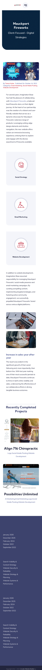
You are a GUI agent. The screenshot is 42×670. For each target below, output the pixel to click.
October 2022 (8, 544)
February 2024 (8, 541)
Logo (9, 453)
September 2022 (9, 547)
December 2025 (9, 538)
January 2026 (8, 535)
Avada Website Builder (27, 669)
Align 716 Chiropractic (21, 448)
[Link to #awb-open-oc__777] (25, 5)
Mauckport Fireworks (18, 101)
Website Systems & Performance (10, 582)
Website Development (10, 87)
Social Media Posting (30, 86)
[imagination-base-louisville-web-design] (17, 5)
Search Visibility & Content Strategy (10, 563)
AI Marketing (10, 499)
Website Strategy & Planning (10, 576)
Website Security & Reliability (10, 569)
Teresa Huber (9, 83)
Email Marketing (16, 86)
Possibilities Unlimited (21, 494)
